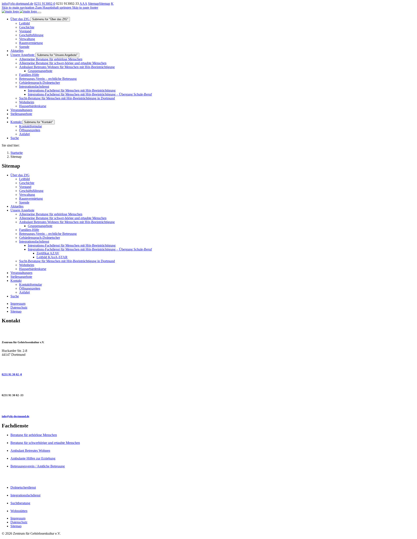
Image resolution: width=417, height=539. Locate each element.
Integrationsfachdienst (34, 241)
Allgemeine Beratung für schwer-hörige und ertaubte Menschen (62, 218)
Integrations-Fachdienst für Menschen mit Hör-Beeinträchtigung (72, 245)
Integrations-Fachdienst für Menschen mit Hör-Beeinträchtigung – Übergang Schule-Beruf (90, 249)
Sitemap (93, 3)
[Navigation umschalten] (39, 12)
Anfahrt (24, 292)
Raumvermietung (31, 198)
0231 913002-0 (44, 3)
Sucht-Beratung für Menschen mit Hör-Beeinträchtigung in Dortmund (67, 261)
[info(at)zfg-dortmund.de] (208, 406)
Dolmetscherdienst (23, 487)
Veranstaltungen (21, 273)
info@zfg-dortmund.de (17, 3)
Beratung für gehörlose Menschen (33, 435)
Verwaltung (27, 194)
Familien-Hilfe (29, 230)
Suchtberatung (20, 503)
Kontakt (16, 280)
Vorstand (25, 187)
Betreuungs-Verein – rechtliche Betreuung (48, 234)
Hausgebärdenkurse (32, 269)
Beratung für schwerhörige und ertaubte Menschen (45, 443)
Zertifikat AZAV (47, 253)
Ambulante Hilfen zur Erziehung (32, 458)
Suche (14, 296)
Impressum (17, 303)
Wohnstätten (18, 511)
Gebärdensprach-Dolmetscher (39, 237)
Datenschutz (18, 307)
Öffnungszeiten (29, 288)
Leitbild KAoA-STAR (52, 257)
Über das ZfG (20, 175)
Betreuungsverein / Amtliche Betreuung (37, 466)
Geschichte (26, 183)
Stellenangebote (21, 277)
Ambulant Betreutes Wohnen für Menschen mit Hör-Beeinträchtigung (67, 222)
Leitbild (24, 179)
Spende (24, 202)
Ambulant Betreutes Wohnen (30, 450)
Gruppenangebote (40, 226)
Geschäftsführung (31, 191)
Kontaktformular (30, 284)
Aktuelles (16, 206)
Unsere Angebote (22, 210)
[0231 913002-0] (208, 364)
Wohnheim (26, 265)
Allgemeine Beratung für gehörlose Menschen (50, 214)
